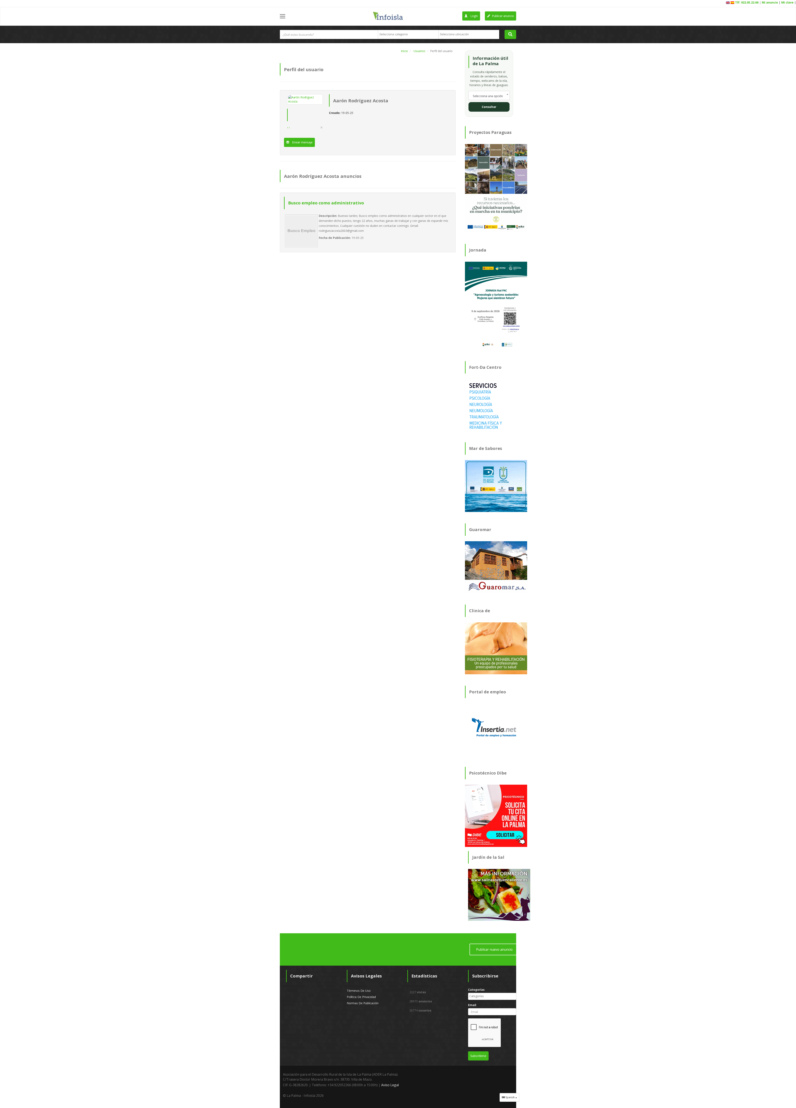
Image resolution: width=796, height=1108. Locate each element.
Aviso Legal (390, 1085)
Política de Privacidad (361, 997)
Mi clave (787, 2)
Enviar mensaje (302, 142)
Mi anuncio (770, 2)
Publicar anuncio (502, 16)
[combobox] (408, 34)
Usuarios (419, 51)
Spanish (510, 1097)
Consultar (489, 107)
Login (474, 16)
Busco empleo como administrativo (326, 203)
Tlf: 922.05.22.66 (746, 2)
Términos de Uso (359, 991)
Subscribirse (478, 1056)
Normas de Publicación (363, 1003)
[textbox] (395, 34)
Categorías (476, 990)
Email (472, 1005)
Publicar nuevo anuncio (494, 949)
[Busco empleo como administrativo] (301, 230)
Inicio (404, 51)
